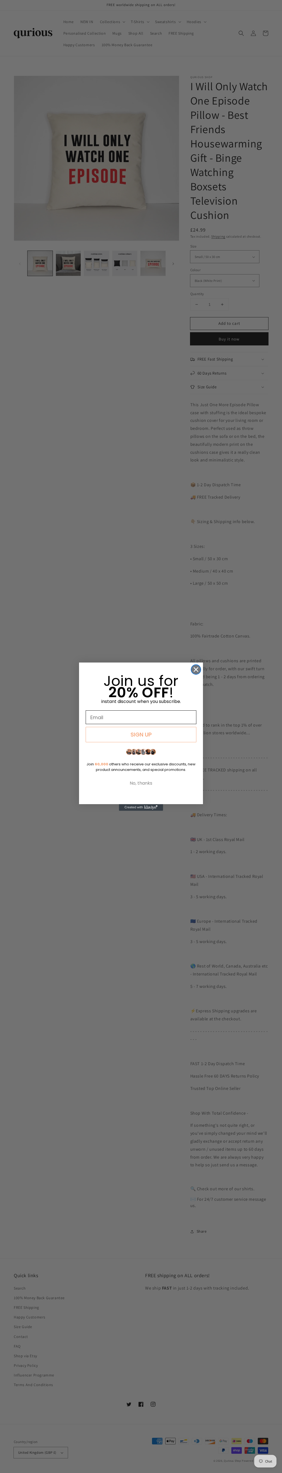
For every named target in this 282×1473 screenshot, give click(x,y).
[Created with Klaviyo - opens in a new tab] (141, 807)
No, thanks (141, 783)
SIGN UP (141, 734)
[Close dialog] (196, 669)
